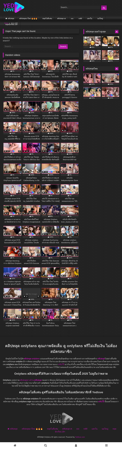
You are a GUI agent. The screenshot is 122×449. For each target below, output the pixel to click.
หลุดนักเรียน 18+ (11, 24)
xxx (72, 18)
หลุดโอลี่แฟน (47, 18)
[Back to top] (112, 440)
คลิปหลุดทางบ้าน (27, 380)
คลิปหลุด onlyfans (32, 359)
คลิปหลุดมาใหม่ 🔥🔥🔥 (28, 18)
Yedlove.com (80, 437)
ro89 (80, 18)
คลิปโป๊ (61, 364)
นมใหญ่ (100, 18)
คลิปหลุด (11, 18)
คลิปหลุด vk (61, 18)
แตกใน (89, 18)
